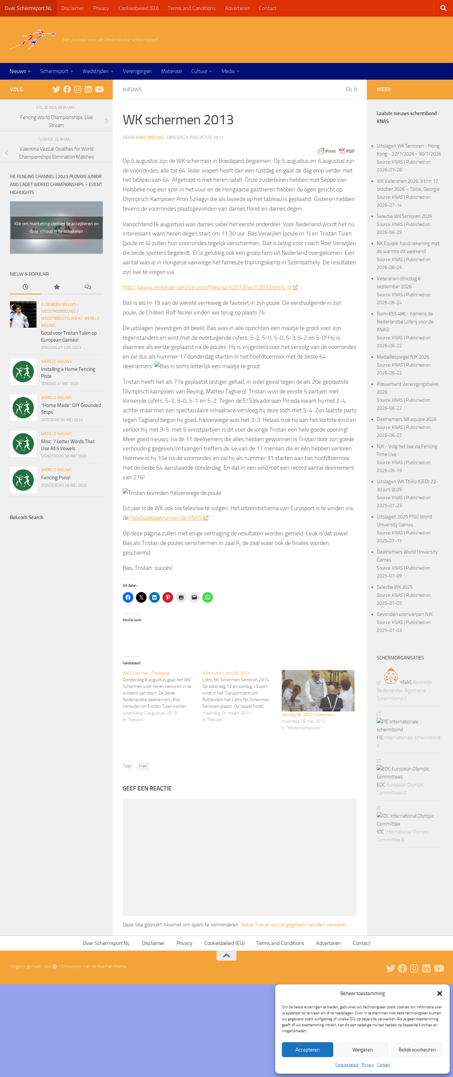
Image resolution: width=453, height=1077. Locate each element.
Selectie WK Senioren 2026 (404, 216)
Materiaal (171, 71)
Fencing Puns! (56, 478)
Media (228, 71)
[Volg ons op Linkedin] (88, 89)
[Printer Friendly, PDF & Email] (336, 151)
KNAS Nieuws (150, 137)
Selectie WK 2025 (395, 587)
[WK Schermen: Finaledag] (162, 696)
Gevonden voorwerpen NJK (404, 614)
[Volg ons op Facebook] (67, 89)
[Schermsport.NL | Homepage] (33, 40)
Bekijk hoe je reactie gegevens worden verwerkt (294, 924)
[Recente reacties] (87, 287)
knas (143, 766)
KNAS (397, 162)
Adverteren (237, 8)
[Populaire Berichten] (56, 287)
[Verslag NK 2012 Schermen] (318, 690)
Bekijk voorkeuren (417, 1050)
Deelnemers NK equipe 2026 (406, 419)
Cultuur (199, 71)
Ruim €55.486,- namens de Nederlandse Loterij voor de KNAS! (405, 322)
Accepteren (307, 1050)
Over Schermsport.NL (28, 8)
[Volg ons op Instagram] (78, 89)
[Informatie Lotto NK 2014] (242, 696)
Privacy (368, 1064)
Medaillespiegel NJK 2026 (403, 357)
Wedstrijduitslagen (61, 318)
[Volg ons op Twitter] (56, 89)
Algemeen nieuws (58, 304)
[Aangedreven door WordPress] (55, 966)
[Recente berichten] (25, 287)
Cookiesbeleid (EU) (138, 8)
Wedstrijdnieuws (58, 311)
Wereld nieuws (56, 361)
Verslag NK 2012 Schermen (307, 714)
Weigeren (363, 1050)
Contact (383, 1064)
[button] (439, 993)
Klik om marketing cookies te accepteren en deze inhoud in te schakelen (56, 227)
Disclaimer (72, 8)
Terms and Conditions (192, 8)
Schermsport (54, 71)
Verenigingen (137, 71)
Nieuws (18, 71)
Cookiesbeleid (346, 1064)
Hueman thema (111, 966)
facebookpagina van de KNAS (166, 517)
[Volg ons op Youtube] (99, 89)
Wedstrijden (96, 71)
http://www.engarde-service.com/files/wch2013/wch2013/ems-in (207, 287)
